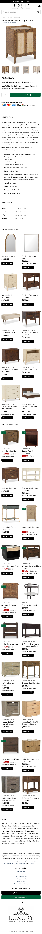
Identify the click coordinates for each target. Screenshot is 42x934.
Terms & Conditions (21, 884)
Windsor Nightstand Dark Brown (31, 567)
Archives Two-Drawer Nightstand (30, 296)
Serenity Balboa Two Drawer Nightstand (9, 723)
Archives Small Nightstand (6, 296)
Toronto (7, 861)
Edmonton (8, 863)
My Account (21, 874)
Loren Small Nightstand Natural (30, 528)
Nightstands (16, 18)
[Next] (39, 71)
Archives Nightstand (29, 369)
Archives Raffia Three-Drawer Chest (9, 408)
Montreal (14, 861)
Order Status (21, 881)
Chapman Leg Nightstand (31, 683)
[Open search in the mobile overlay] (21, 12)
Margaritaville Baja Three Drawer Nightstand (31, 723)
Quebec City (33, 863)
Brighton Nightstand (29, 605)
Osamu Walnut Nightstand (27, 452)
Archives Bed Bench (8, 332)
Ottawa (14, 863)
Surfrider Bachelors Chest (8, 684)
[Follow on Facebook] (19, 902)
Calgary (34, 861)
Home (3, 18)
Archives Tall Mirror (8, 256)
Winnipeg (21, 863)
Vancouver (21, 861)
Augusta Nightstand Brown (8, 606)
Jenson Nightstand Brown (10, 759)
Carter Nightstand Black (10, 566)
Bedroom (9, 18)
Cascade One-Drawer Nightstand (30, 489)
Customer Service (21, 876)
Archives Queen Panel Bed (30, 408)
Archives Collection (11, 229)
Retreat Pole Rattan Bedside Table (8, 528)
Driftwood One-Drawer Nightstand (30, 799)
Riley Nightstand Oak (9, 451)
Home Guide (21, 871)
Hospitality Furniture (21, 879)
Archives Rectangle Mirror (29, 257)
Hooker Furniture (8, 23)
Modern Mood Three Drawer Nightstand (8, 799)
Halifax (28, 861)
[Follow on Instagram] (23, 902)
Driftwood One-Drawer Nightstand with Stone (30, 645)
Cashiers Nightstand (8, 488)
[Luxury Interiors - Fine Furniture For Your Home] (21, 6)
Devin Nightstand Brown (10, 644)
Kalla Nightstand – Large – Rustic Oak (31, 760)
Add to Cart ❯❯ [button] (7, 263)
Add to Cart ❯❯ (25, 95)
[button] (2, 6)
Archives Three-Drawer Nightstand (10, 370)
